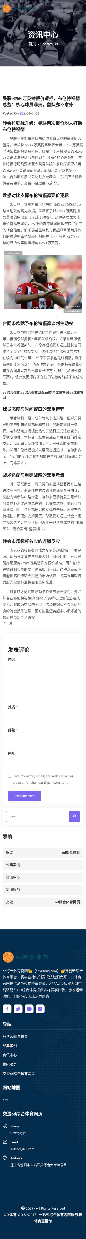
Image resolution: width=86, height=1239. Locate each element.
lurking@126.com (22, 1149)
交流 (43, 902)
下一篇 (8, 623)
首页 (32, 44)
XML (6, 1100)
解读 (43, 853)
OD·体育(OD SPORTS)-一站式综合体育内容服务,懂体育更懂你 (43, 1218)
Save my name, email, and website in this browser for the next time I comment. (43, 779)
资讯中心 (13, 877)
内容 (11, 660)
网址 (11, 754)
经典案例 (13, 865)
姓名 (13, 707)
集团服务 (13, 890)
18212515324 (19, 1133)
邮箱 (13, 730)
